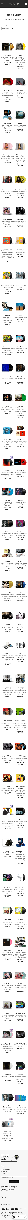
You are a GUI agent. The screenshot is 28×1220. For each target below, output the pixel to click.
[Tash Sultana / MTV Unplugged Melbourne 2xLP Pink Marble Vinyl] (7, 942)
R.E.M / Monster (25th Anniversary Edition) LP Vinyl (20, 758)
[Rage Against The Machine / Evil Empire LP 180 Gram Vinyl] (20, 778)
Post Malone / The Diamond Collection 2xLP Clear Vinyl (7, 690)
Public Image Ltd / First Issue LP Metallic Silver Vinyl (7, 723)
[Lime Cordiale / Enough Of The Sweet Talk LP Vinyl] (20, 431)
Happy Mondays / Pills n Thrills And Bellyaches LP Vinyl (8, 350)
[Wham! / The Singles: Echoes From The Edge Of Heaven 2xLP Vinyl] (20, 1097)
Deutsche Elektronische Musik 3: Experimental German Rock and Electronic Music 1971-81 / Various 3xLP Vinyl (7, 254)
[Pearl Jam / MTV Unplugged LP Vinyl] (7, 616)
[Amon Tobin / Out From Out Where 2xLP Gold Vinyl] (7, 47)
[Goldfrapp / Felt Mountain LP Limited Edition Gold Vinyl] (7, 307)
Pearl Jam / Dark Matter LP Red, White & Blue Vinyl (20, 596)
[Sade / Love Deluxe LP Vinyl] (7, 843)
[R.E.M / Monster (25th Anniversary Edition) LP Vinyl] (20, 747)
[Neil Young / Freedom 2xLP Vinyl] (20, 492)
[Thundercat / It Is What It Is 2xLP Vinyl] (7, 1066)
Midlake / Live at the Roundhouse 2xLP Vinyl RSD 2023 (7, 474)
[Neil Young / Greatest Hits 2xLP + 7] (7, 523)
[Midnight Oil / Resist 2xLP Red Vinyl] (20, 462)
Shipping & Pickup (5, 1167)
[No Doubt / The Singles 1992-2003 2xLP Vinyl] (20, 553)
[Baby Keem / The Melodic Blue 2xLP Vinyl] (20, 82)
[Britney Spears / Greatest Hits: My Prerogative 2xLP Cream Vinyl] (20, 146)
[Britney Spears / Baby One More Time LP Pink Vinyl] (7, 146)
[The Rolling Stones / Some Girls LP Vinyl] (20, 1005)
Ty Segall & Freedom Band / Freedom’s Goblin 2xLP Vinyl (20, 1078)
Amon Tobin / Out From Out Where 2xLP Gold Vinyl (7, 59)
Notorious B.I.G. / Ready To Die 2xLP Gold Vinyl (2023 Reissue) (7, 596)
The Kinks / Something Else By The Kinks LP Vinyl (8, 1017)
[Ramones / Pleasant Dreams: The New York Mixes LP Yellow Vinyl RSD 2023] (7, 811)
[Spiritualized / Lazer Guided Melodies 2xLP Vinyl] (20, 878)
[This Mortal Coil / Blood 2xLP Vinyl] (20, 1035)
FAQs (2, 1166)
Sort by (7, 25)
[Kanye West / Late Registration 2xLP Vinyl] (20, 368)
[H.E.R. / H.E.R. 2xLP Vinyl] (20, 307)
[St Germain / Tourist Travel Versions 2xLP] (7, 911)
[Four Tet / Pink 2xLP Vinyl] (20, 275)
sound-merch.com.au (5, 1204)
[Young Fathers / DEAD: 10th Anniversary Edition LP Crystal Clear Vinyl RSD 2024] (7, 1123)
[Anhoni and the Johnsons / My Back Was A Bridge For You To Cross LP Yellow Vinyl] (20, 47)
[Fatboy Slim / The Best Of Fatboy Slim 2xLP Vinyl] (7, 275)
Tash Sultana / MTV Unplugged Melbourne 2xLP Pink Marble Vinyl (7, 954)
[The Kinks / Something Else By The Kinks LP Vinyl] (7, 1005)
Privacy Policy (4, 1173)
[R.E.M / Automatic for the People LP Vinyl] (7, 747)
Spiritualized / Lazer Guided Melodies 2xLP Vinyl (20, 889)
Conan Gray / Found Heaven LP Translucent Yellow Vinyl (20, 191)
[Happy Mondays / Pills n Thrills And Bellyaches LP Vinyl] (7, 338)
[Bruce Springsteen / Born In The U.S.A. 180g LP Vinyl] (7, 179)
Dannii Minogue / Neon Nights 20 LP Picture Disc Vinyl (8, 223)
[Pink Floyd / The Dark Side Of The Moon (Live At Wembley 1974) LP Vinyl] (7, 645)
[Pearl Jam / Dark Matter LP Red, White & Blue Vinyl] (20, 584)
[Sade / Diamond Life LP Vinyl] (20, 811)
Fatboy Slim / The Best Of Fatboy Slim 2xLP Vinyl (7, 287)
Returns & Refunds (5, 1169)
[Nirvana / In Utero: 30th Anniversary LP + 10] (7, 553)
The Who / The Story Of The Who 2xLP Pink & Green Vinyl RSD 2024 (7, 1046)
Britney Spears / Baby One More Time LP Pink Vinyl (7, 158)
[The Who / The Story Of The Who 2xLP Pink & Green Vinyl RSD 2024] (7, 1035)
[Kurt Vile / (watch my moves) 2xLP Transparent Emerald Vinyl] (20, 398)
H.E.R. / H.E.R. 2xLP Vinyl (20, 317)
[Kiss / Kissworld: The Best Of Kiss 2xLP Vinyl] (7, 398)
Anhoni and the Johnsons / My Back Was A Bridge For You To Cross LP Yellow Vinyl (20, 61)
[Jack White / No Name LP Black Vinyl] (7, 368)
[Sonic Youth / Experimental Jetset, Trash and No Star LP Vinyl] (7, 878)
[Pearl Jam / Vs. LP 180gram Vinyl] (20, 616)
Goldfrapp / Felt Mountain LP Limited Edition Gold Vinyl (7, 319)
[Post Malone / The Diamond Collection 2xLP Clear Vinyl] (7, 679)
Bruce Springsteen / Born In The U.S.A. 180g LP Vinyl (7, 191)
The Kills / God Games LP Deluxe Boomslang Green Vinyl (20, 987)
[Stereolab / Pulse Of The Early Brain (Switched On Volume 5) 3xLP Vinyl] (20, 911)
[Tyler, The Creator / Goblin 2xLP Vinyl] (7, 1097)
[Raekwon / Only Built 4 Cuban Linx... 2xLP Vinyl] (7, 778)
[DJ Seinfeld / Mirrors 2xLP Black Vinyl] (20, 241)
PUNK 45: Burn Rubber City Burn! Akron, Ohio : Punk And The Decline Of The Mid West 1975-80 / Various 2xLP (20, 725)
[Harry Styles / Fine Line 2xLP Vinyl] (20, 338)
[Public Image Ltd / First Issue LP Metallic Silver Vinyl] (7, 712)
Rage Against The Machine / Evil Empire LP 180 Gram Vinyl (20, 792)
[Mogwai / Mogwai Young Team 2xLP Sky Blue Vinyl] (7, 492)
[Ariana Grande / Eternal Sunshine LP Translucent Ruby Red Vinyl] (7, 82)
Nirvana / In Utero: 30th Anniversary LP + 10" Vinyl (7, 565)
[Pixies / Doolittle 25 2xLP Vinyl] (20, 645)
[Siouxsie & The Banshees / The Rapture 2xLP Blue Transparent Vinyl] (20, 843)
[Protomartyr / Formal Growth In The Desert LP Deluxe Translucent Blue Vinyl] (20, 679)
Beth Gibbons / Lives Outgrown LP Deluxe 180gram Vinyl (7, 127)
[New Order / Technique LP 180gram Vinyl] (20, 523)
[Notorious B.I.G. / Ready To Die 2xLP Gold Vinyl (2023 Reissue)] (7, 584)
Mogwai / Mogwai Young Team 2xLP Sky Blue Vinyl (7, 504)
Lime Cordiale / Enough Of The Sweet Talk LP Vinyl (20, 442)
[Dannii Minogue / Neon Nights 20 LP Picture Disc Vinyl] (7, 211)
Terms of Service (5, 1171)
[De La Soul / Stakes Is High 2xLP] (20, 211)
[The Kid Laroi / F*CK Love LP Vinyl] (7, 975)
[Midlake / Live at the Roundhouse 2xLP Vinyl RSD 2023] (7, 462)
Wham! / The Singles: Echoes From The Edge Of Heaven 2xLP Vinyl (20, 1109)
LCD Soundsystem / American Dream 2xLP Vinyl (8, 442)
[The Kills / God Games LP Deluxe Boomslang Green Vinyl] (20, 975)
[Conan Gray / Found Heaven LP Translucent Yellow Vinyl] (20, 179)
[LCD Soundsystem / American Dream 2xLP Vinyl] (7, 431)
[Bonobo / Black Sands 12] (20, 115)
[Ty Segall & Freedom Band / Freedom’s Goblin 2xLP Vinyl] (20, 1066)
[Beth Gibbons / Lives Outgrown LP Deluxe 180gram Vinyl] (7, 115)
